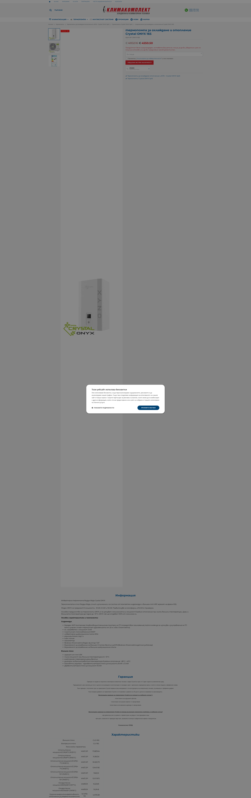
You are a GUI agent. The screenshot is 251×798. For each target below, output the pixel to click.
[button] (103, 408)
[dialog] (125, 399)
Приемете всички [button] (148, 408)
